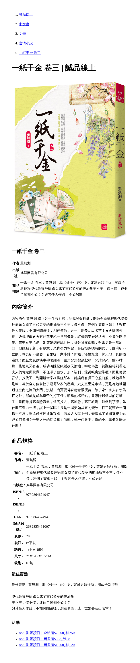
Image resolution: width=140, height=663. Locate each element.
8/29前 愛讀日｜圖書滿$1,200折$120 (47, 645)
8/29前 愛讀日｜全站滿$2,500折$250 (47, 633)
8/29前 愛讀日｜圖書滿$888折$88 (44, 639)
